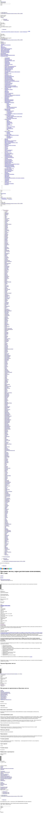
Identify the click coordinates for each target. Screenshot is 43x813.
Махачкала (6, 387)
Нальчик (6, 405)
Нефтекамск (7, 412)
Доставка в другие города (5, 605)
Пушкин (6, 459)
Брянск (6, 255)
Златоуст (6, 316)
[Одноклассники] (2, 568)
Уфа (5, 526)
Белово (6, 241)
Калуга (6, 327)
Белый (6, 245)
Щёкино (6, 547)
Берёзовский (7, 248)
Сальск (6, 473)
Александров (7, 218)
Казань (6, 325)
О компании (2, 771)
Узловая (6, 521)
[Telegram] (11, 568)
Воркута (6, 274)
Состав (1, 690)
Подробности (2, 624)
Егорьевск (6, 304)
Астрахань (6, 232)
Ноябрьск (6, 431)
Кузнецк (6, 362)
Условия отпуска (3, 698)
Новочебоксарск (7, 426)
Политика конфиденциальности (6, 777)
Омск (6, 437)
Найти (2, 807)
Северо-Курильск (8, 482)
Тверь (6, 508)
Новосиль (6, 423)
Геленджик (7, 285)
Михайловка (7, 394)
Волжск (6, 270)
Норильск (6, 430)
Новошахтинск (7, 428)
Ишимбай (6, 323)
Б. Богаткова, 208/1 (6, 792)
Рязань (6, 470)
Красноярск (7, 359)
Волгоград (6, 268)
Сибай (6, 488)
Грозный (6, 290)
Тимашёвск (7, 509)
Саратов (6, 478)
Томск (6, 514)
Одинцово (6, 434)
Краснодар (6, 354)
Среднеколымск (7, 498)
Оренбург (6, 439)
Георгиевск (7, 286)
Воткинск (6, 277)
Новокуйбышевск (8, 419)
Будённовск (7, 257)
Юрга (6, 552)
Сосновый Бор (7, 496)
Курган (6, 365)
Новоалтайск (7, 417)
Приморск (6, 455)
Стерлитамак (7, 501)
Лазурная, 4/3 (5, 791)
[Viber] (7, 568)
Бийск (6, 249)
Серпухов (6, 487)
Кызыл (6, 368)
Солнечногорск (7, 494)
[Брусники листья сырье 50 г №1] (1, 583)
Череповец (6, 539)
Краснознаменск (8, 355)
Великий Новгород (8, 261)
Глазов (6, 287)
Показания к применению (5, 692)
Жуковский (7, 312)
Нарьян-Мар (7, 407)
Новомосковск (7, 420)
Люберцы (6, 381)
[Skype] (9, 568)
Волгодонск (7, 269)
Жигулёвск (7, 311)
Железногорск (7, 309)
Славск (6, 490)
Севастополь (7, 481)
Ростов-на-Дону (7, 468)
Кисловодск (7, 340)
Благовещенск (7, 251)
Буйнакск (6, 259)
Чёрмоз (6, 540)
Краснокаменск (7, 356)
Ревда (6, 463)
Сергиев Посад (7, 485)
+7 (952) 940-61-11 (4, 12)
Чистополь (6, 543)
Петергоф (6, 448)
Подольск (6, 452)
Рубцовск (6, 469)
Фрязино (6, 528)
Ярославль (6, 554)
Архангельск (7, 230)
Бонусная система (3, 784)
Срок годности (3, 697)
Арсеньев (6, 227)
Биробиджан (7, 250)
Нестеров (6, 411)
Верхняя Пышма (8, 263)
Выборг (6, 279)
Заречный (6, 313)
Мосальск (6, 397)
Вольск (6, 273)
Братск (6, 254)
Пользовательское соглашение (5, 778)
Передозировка (3, 695)
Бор (5, 252)
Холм (6, 534)
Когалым (6, 345)
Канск (6, 331)
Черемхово (6, 538)
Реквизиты (2, 783)
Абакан (6, 216)
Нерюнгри (6, 410)
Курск (6, 367)
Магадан (6, 382)
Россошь (6, 467)
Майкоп (6, 385)
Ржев (5, 465)
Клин (6, 342)
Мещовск (6, 390)
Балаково (6, 235)
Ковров (6, 344)
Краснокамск (7, 357)
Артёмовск (7, 229)
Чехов (6, 542)
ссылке (31, 656)
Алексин (6, 219)
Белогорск (6, 242)
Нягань (6, 432)
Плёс (5, 451)
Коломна (6, 347)
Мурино (6, 399)
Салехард (6, 472)
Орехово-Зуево (7, 440)
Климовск (6, 341)
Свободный (7, 480)
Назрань (6, 404)
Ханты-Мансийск (8, 531)
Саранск (6, 476)
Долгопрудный (7, 297)
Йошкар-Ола (7, 324)
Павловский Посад (8, 443)
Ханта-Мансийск (8, 530)
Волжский (6, 271)
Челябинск (6, 213)
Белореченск (7, 244)
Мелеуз (6, 389)
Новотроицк (7, 424)
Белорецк (6, 243)
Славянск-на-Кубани (8, 491)
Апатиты (6, 225)
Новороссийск (7, 421)
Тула (5, 518)
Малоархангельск (8, 386)
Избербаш (6, 320)
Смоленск (6, 492)
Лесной (6, 373)
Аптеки (1, 782)
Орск (5, 441)
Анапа (6, 222)
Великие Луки (7, 260)
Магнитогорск (7, 384)
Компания (2, 769)
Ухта (5, 527)
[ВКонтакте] (1, 568)
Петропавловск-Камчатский (10, 450)
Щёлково (6, 548)
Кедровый (6, 333)
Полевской (6, 453)
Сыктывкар (7, 505)
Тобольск (6, 511)
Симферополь (7, 489)
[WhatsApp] (8, 568)
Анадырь (6, 221)
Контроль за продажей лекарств (6, 776)
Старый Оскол (7, 500)
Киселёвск (6, 339)
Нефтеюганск (7, 413)
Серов (6, 486)
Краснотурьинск (8, 358)
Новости (2, 773)
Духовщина (7, 302)
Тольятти (6, 512)
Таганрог (6, 506)
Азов (5, 217)
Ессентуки (6, 308)
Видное (6, 265)
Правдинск (7, 454)
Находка (6, 408)
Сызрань (6, 504)
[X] (5, 568)
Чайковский (7, 535)
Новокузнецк (7, 418)
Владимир (6, 267)
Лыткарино (7, 379)
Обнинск (6, 433)
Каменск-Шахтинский (9, 329)
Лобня (6, 377)
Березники (6, 247)
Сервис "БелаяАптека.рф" (5, 772)
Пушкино (6, 460)
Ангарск (6, 223)
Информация (2, 780)
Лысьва (6, 378)
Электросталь (7, 549)
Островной (7, 442)
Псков (6, 457)
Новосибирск (7, 422)
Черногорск (7, 541)
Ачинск (6, 233)
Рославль (6, 466)
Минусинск (7, 393)
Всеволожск (7, 278)
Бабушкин (6, 234)
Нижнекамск (7, 415)
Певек (6, 444)
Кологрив (6, 346)
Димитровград (7, 295)
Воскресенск (7, 276)
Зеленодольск (7, 315)
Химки (6, 533)
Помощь (1, 785)
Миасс (6, 391)
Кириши (6, 336)
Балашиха (6, 237)
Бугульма (6, 256)
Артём (6, 228)
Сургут (6, 503)
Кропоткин (7, 360)
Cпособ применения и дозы (5, 693)
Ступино (6, 502)
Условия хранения (3, 696)
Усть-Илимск (7, 525)
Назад (7, 211)
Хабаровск (6, 529)
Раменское (6, 462)
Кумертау (6, 363)
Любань (6, 380)
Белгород (6, 240)
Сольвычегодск (7, 495)
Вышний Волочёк (8, 281)
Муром (6, 401)
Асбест (6, 231)
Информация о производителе (5, 699)
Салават (6, 471)
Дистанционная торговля (4, 775)
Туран (6, 519)
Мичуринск (7, 396)
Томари (6, 513)
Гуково (6, 292)
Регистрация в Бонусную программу (7, 768)
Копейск (6, 349)
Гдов (5, 284)
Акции (1, 767)
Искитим (6, 321)
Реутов (6, 464)
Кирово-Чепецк (7, 338)
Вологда (6, 272)
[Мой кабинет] (0, 200)
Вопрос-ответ (2, 788)
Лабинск (6, 369)
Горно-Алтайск (7, 289)
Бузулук (6, 258)
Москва (6, 398)
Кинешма (6, 335)
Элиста (6, 550)
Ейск (5, 305)
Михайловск (7, 395)
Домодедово (7, 298)
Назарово (6, 403)
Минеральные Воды (8, 392)
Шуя (5, 546)
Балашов (6, 238)
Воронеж (6, 275)
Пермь (6, 447)
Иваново (6, 317)
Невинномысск (7, 409)
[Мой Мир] (4, 568)
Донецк (6, 299)
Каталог (1, 766)
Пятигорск (6, 461)
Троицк (6, 515)
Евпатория (6, 303)
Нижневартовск (7, 414)
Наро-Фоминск (7, 406)
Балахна (6, 236)
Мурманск (6, 400)
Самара (6, 474)
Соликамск (7, 493)
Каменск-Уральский (8, 328)
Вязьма (6, 282)
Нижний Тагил (7, 416)
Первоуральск (7, 446)
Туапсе (6, 516)
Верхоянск (6, 264)
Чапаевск (6, 536)
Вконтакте (4, 29)
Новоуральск (7, 425)
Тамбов (6, 507)
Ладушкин (6, 370)
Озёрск (6, 435)
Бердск (6, 246)
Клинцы (6, 343)
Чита (5, 215)
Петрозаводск (7, 449)
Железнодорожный (8, 310)
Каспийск (6, 332)
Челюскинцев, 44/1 (6, 793)
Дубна (6, 301)
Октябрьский (7, 436)
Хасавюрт (6, 532)
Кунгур (6, 364)
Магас (6, 383)
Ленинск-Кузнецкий (8, 372)
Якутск (6, 553)
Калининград (7, 326)
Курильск (6, 366)
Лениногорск (7, 371)
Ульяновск (6, 523)
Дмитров (6, 296)
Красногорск (7, 353)
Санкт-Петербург (8, 475)
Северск (6, 484)
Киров (6, 337)
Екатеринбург (7, 306)
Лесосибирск (7, 374)
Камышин (6, 330)
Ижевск (6, 319)
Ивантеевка (7, 318)
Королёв (6, 350)
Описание (2, 691)
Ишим (6, 322)
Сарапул (6, 477)
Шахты (6, 545)
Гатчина (6, 283)
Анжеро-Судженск (8, 224)
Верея (6, 262)
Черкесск (6, 214)
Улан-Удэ (6, 522)
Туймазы (6, 517)
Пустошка (6, 458)
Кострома (6, 351)
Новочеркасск (7, 427)
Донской (6, 300)
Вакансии (2, 779)
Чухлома (6, 544)
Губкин (6, 291)
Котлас (6, 352)
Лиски (6, 376)
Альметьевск (7, 220)
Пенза (6, 445)
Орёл (5, 438)
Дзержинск (7, 294)
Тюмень (6, 520)
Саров (6, 479)
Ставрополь (7, 499)
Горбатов (6, 288)
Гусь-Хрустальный (8, 293)
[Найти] (1, 5)
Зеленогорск (7, 314)
